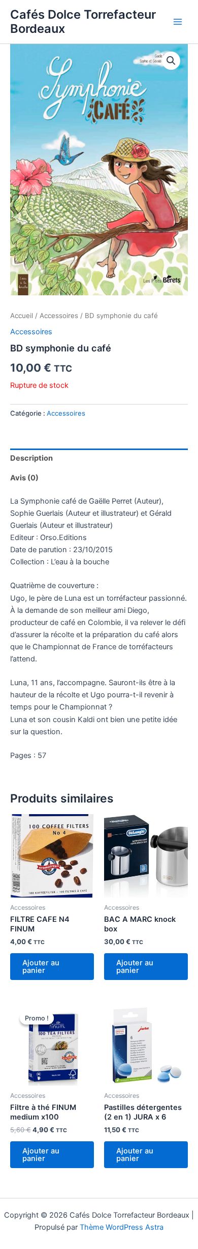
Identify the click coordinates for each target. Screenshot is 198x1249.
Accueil (21, 315)
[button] (171, 61)
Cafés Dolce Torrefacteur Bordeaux (83, 21)
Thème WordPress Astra (121, 1227)
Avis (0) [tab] (24, 477)
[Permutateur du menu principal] (178, 22)
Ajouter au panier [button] (40, 966)
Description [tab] (31, 458)
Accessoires (59, 315)
